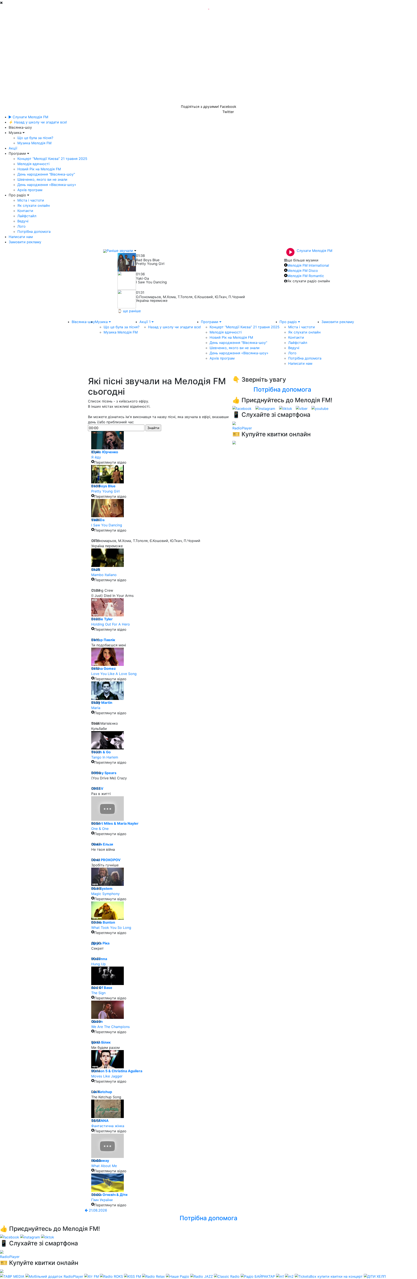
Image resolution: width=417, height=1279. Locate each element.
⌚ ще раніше (129, 311)
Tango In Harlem (104, 757)
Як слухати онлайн (33, 205)
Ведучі (22, 221)
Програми (210, 322)
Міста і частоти (30, 200)
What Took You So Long (111, 927)
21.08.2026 (97, 1210)
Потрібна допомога (34, 231)
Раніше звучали (120, 250)
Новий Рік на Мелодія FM (39, 169)
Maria (95, 708)
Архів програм (29, 190)
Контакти (25, 211)
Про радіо (289, 322)
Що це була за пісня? (35, 138)
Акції (13, 148)
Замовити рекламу (25, 242)
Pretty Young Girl (105, 491)
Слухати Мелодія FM (30, 117)
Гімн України (102, 1200)
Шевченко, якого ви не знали (42, 179)
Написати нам (21, 237)
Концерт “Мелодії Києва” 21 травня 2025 (52, 158)
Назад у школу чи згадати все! (174, 327)
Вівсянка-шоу (83, 322)
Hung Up (98, 964)
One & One (100, 828)
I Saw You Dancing (106, 525)
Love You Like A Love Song (114, 674)
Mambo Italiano (104, 575)
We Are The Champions (110, 1027)
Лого (21, 226)
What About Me (104, 1166)
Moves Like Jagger (106, 1076)
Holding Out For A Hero (110, 624)
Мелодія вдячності (33, 164)
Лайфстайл (26, 216)
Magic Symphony (105, 894)
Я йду (96, 457)
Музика (102, 322)
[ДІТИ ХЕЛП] (375, 1276)
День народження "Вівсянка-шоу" (46, 174)
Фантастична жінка (107, 1126)
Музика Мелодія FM (34, 143)
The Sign (98, 993)
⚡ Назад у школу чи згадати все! (38, 122)
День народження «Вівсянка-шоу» (46, 184)
